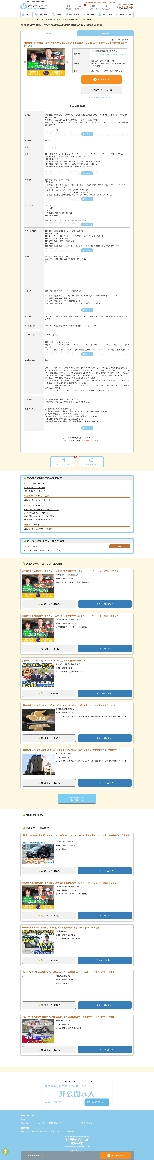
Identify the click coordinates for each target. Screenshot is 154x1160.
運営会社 (69, 1131)
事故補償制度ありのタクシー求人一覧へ (39, 519)
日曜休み (35, 550)
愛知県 (56, 19)
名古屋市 (63, 19)
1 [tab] (40, 78)
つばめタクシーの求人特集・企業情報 (38, 529)
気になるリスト (66, 461)
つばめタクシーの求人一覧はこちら (77, 798)
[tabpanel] (46, 62)
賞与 (29, 550)
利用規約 (23, 1131)
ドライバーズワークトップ (29, 19)
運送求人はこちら (125, 14)
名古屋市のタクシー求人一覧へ (35, 491)
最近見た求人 (91, 464)
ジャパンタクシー (56, 550)
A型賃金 (43, 550)
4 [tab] (49, 78)
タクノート (90, 14)
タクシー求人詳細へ (104, 603)
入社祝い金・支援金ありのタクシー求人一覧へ (41, 509)
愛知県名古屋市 (97, 61)
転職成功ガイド (74, 14)
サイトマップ (56, 1131)
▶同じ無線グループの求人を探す (113, 54)
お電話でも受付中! (125, 7)
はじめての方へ (42, 14)
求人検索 (58, 14)
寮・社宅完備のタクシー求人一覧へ (37, 513)
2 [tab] (43, 78)
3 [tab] (46, 78)
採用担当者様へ (107, 14)
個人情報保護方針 (39, 1131)
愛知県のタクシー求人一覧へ (34, 487)
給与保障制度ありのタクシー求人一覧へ (39, 516)
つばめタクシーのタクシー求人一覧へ (38, 500)
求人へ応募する (103, 79)
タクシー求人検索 (46, 19)
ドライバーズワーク (28, 1115)
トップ (27, 14)
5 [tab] (52, 78)
